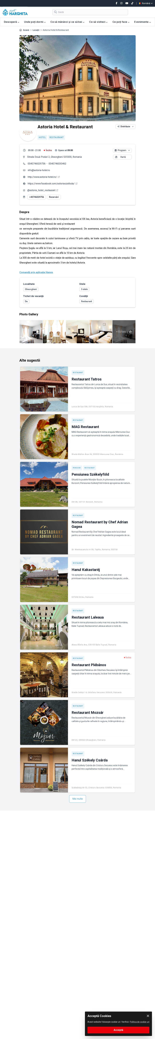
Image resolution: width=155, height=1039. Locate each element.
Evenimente (141, 21)
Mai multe (77, 798)
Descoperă (11, 21)
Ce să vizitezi (97, 21)
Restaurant (56, 137)
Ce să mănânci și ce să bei (66, 21)
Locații (36, 30)
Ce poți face (120, 21)
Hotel (42, 137)
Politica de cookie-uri (139, 1022)
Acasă (26, 30)
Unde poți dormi (34, 21)
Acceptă (118, 1030)
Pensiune (77, 468)
